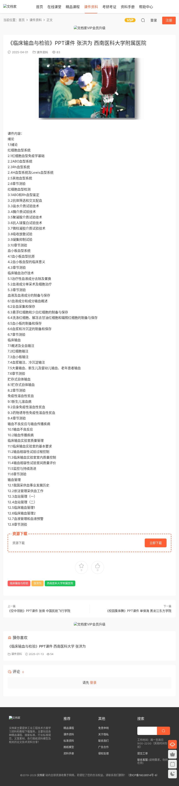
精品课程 (73, 7)
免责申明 (103, 728)
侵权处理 (103, 753)
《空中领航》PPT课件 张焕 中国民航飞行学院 (39, 611)
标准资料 (69, 740)
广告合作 (103, 747)
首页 (39, 7)
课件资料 (91, 7)
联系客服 (142, 759)
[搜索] (143, 20)
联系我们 (103, 740)
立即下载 (156, 543)
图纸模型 (69, 747)
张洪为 (37, 583)
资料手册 (128, 7)
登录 (93, 682)
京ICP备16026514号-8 (143, 775)
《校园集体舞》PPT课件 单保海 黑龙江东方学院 (138, 611)
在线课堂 (54, 7)
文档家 (41, 775)
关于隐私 (103, 734)
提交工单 (142, 753)
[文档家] (16, 6)
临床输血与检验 (19, 583)
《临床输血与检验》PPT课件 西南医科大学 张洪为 (47, 646)
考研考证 (109, 7)
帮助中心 (146, 7)
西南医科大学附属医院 (60, 583)
